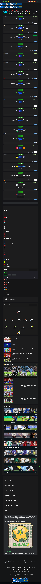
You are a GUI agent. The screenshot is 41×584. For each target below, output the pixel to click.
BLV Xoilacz (18, 13)
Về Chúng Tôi (8, 567)
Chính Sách (19, 567)
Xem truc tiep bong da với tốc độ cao (10, 495)
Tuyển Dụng (33, 567)
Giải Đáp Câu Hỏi (25, 569)
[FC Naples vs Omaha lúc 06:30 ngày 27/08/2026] (20, 186)
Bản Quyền (28, 567)
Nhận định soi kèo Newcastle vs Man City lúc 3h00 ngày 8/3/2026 (15, 374)
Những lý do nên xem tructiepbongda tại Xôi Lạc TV (12, 505)
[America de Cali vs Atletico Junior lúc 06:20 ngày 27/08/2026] (20, 176)
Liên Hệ (23, 567)
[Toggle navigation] (37, 1)
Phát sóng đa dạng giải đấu (9, 490)
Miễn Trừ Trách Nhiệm (17, 569)
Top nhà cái (30, 1)
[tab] (5, 12)
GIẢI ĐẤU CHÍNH (6, 207)
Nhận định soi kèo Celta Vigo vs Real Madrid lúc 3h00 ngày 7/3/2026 (28, 399)
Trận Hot (12, 13)
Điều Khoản (13, 567)
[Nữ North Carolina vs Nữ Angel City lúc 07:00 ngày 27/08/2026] (20, 195)
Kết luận (6, 510)
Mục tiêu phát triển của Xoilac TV (9, 480)
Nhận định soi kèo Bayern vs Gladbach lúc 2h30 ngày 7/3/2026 (28, 392)
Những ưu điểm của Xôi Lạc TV (9, 485)
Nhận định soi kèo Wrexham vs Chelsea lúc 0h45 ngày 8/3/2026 (28, 386)
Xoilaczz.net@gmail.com (22, 575)
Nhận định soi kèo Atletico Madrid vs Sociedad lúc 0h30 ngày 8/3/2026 (29, 379)
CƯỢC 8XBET (34, 1)
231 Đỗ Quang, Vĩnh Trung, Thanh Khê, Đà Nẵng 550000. (22, 571)
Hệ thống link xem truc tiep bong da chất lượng (11, 500)
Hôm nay (25, 13)
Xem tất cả (35, 364)
